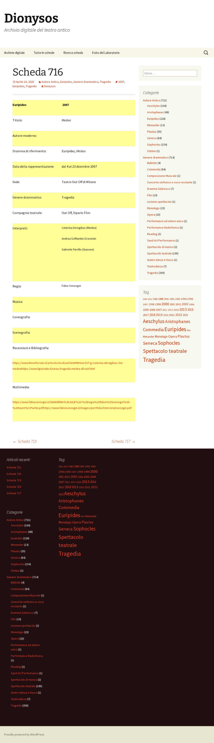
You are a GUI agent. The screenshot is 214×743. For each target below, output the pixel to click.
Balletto (152, 163)
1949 (145, 299)
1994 (184, 299)
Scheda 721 (14, 467)
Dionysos (50, 86)
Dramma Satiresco (158, 189)
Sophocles (153, 144)
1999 (158, 304)
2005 (146, 310)
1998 (151, 304)
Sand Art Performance (161, 240)
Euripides (66, 82)
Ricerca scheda (73, 53)
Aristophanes (155, 112)
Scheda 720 (14, 474)
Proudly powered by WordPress (24, 734)
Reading (152, 234)
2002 (178, 304)
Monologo (153, 208)
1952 (150, 299)
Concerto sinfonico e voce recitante (169, 182)
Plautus (151, 131)
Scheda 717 (123, 441)
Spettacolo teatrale (159, 253)
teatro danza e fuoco (160, 260)
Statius (151, 151)
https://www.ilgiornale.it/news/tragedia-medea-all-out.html (58, 369)
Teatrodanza (155, 266)
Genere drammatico (85, 82)
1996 (190, 299)
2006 (152, 310)
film (189, 330)
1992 (177, 298)
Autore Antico (50, 82)
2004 (191, 304)
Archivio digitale (14, 53)
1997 (145, 304)
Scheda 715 (25, 441)
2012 (170, 309)
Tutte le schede (44, 53)
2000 (165, 304)
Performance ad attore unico (165, 221)
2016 (190, 310)
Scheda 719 (14, 480)
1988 (160, 299)
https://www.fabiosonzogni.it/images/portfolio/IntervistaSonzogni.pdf (87, 408)
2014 (176, 309)
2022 (178, 315)
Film (149, 195)
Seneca (152, 138)
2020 (165, 315)
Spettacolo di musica (160, 247)
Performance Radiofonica (163, 227)
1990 (166, 299)
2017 (146, 315)
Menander (153, 125)
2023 (185, 315)
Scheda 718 (14, 487)
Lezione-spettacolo (159, 202)
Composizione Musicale (162, 176)
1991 (172, 298)
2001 (172, 304)
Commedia (153, 169)
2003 (185, 304)
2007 (121, 82)
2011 (164, 309)
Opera (151, 214)
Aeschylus (153, 106)
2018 (152, 315)
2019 (159, 315)
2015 (183, 309)
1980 (155, 298)
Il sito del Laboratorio (106, 53)
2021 (172, 315)
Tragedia (105, 82)
